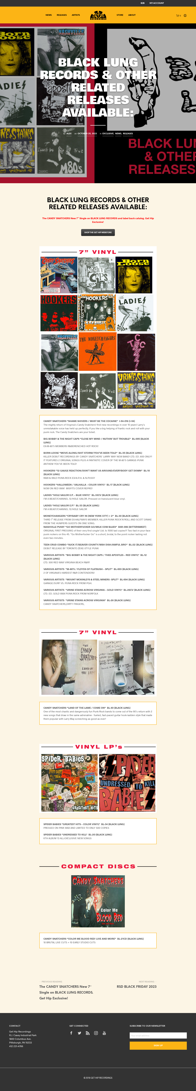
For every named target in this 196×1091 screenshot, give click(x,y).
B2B (143, 3)
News (49, 15)
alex (69, 134)
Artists (76, 15)
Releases (62, 15)
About (132, 15)
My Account (157, 3)
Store (120, 15)
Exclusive (108, 134)
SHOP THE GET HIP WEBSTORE (98, 233)
